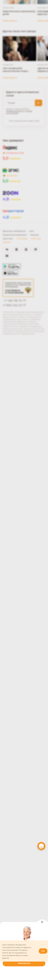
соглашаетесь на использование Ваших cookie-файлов (15, 955)
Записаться (24, 963)
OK (43, 951)
